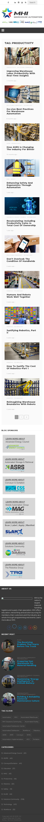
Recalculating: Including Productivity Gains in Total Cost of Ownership (21, 223)
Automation (6, 717)
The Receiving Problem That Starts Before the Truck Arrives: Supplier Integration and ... (28, 646)
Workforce (26, 730)
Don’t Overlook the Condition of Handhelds (21, 260)
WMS (29, 735)
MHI (15, 717)
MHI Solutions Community (12, 722)
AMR (11, 735)
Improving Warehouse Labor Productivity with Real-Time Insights (21, 73)
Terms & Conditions (14, 820)
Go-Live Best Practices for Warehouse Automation (20, 111)
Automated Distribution (10, 730)
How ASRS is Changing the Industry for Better (20, 148)
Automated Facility (31, 722)
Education (7, 768)
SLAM (19, 640)
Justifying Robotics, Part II (21, 331)
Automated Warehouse (29, 717)
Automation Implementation (12, 739)
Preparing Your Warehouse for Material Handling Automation (26, 664)
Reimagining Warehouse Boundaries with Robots (21, 403)
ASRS (4, 735)
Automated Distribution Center (13, 726)
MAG (8, 179)
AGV (28, 739)
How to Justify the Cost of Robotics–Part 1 (21, 367)
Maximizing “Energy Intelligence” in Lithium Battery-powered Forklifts (28, 682)
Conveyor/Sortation (10, 763)
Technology (28, 105)
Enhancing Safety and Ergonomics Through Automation (20, 185)
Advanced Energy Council (16, 217)
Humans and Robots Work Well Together (19, 295)
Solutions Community (25, 67)
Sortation (36, 739)
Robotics (10, 290)
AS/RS (8, 143)
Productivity (11, 67)
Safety (13, 179)
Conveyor (20, 735)
